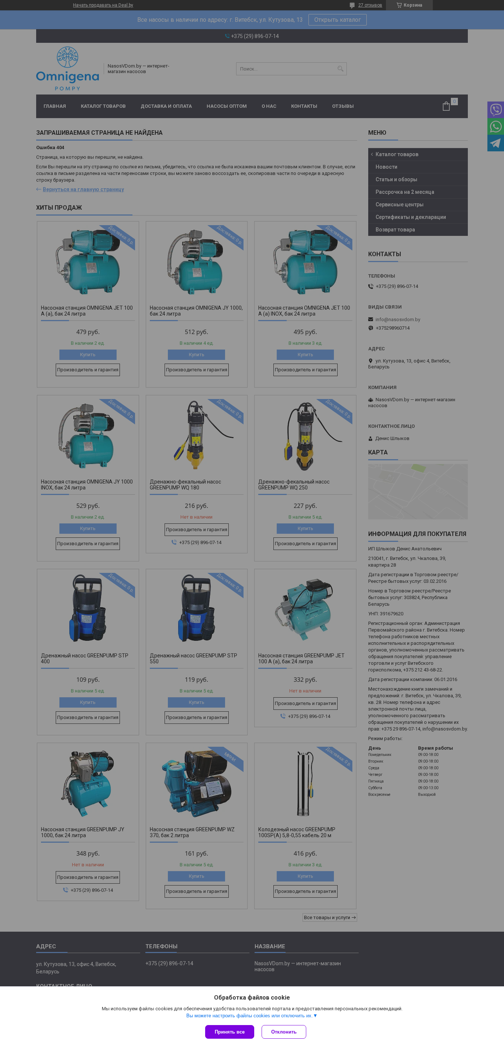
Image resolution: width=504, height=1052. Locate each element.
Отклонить (284, 1032)
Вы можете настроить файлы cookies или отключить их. (249, 1015)
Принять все (230, 1032)
